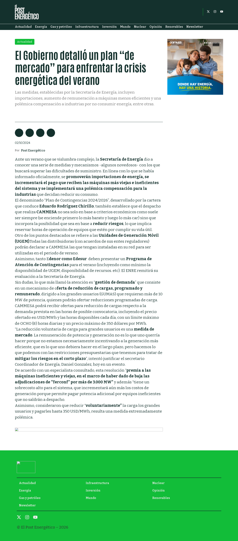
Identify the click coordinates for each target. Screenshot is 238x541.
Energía (41, 26)
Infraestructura (87, 26)
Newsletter (194, 26)
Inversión (109, 26)
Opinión (155, 26)
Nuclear (140, 26)
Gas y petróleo (61, 26)
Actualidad (23, 26)
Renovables (174, 26)
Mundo (125, 26)
